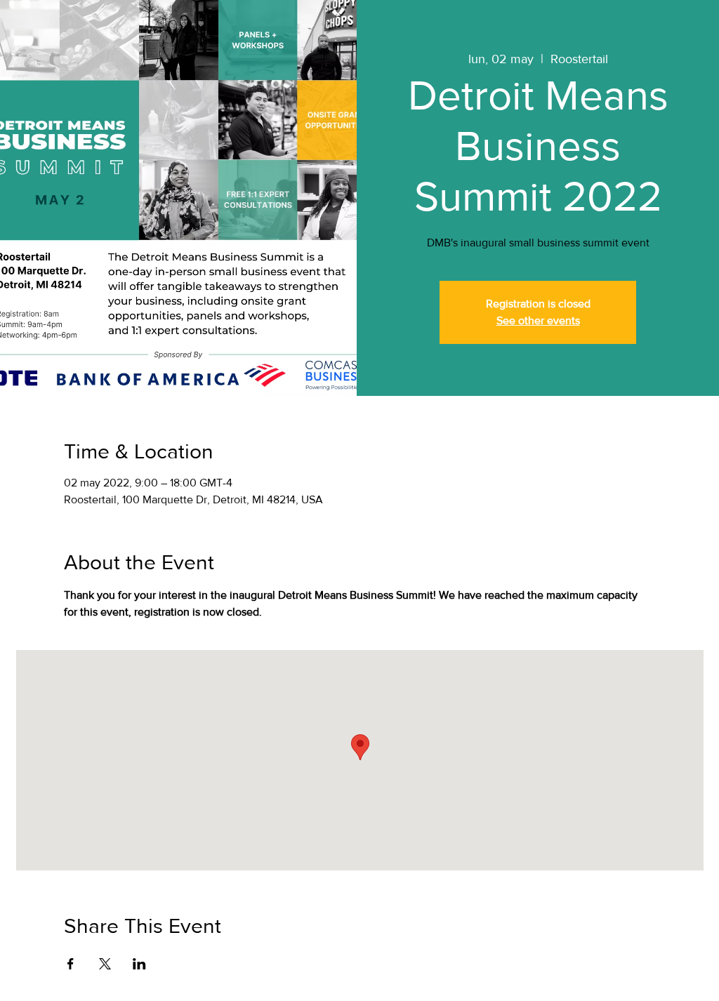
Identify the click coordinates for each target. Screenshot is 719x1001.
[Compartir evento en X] (105, 963)
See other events (538, 320)
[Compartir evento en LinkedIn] (139, 963)
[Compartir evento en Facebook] (70, 963)
